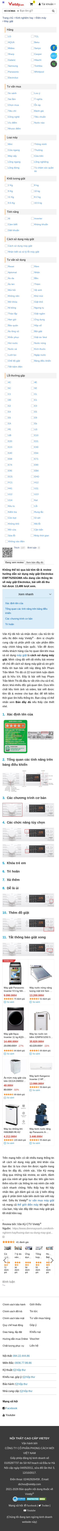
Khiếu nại (35, 1332)
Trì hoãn (9, 624)
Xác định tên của (14, 603)
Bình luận (32, 547)
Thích (16, 547)
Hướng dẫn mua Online (15, 1338)
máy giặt (22, 655)
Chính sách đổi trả (12, 1311)
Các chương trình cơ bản (18, 618)
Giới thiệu (35, 1304)
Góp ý (33, 1325)
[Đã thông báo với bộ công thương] (19, 1499)
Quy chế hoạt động (13, 1325)
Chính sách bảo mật (13, 1318)
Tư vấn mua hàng (40, 1318)
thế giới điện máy (28, 1204)
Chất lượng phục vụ (13, 1345)
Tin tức (34, 1311)
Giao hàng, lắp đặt (12, 1332)
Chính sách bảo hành (14, 1304)
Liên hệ (34, 1345)
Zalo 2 (54, 56)
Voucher (34, 1338)
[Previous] (4, 1260)
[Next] (51, 1260)
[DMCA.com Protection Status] (36, 1499)
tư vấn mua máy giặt (41, 1200)
